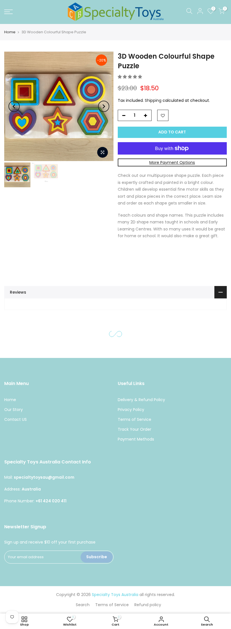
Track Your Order (134, 429)
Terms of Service (134, 419)
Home (9, 32)
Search (83, 605)
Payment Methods (136, 439)
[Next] (103, 106)
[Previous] (14, 106)
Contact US (15, 419)
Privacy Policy (131, 409)
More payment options (172, 162)
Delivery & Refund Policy (141, 400)
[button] (130, 77)
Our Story (13, 409)
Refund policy (147, 605)
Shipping (153, 100)
